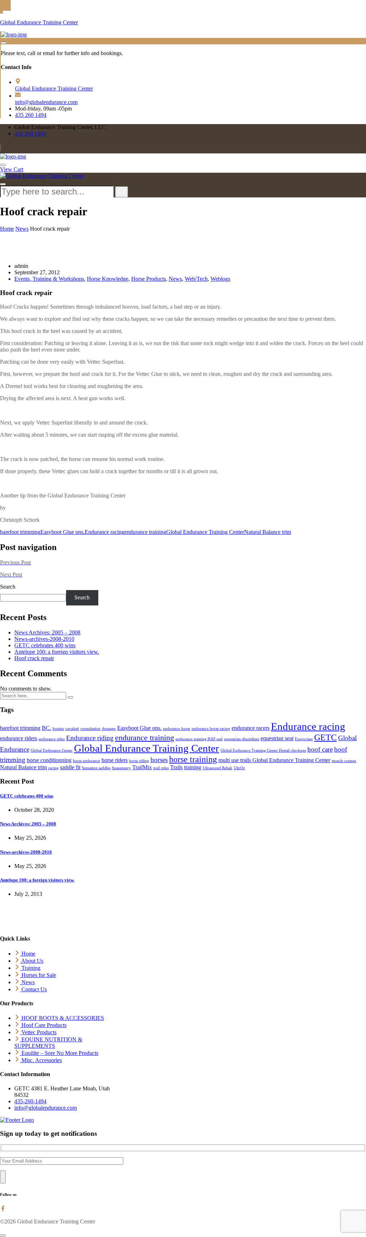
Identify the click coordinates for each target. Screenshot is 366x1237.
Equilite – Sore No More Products (59, 1053)
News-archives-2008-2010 (44, 639)
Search (7, 587)
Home (7, 229)
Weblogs (220, 279)
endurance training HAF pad (199, 739)
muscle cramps (344, 761)
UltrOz (239, 768)
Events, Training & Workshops (49, 279)
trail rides (161, 768)
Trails (176, 767)
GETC (325, 737)
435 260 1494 (30, 115)
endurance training (145, 532)
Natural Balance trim (267, 532)
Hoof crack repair (34, 658)
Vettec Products (38, 1032)
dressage (109, 729)
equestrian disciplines (241, 739)
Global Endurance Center (52, 750)
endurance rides (52, 739)
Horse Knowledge (107, 279)
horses (159, 760)
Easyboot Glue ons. (62, 532)
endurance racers (250, 728)
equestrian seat (277, 738)
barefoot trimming (20, 532)
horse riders (115, 760)
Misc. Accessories (41, 1060)
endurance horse (176, 729)
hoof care (320, 749)
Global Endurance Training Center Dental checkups (263, 750)
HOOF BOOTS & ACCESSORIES (62, 1018)
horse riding (139, 761)
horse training (193, 759)
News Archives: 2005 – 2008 (47, 632)
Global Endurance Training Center (39, 22)
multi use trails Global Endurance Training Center (274, 760)
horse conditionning (49, 760)
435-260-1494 (30, 1101)
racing (53, 768)
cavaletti (72, 729)
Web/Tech (196, 279)
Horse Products (148, 279)
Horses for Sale (38, 975)
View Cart (11, 169)
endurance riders (18, 738)
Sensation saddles (96, 768)
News (22, 229)
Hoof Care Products (43, 1025)
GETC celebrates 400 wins (44, 645)
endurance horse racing (211, 729)
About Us (31, 961)
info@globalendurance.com (46, 102)
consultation (90, 729)
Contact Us (33, 989)
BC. (46, 728)
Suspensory (121, 768)
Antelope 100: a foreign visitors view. (56, 652)
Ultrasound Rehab (217, 768)
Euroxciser (304, 739)
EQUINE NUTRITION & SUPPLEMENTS (48, 1042)
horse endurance (86, 761)
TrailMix (142, 767)
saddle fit (70, 767)
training (192, 767)
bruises (58, 729)
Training (30, 968)
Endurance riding (90, 738)
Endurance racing (104, 532)
